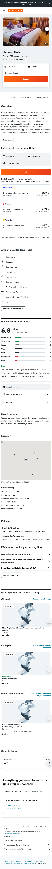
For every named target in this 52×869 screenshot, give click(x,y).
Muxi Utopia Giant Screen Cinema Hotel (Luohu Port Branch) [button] (23, 629)
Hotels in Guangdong (13, 863)
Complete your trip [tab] (13, 791)
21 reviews (24, 56)
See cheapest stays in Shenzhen (42, 646)
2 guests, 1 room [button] (12, 73)
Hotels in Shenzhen (14, 809)
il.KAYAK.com (9, 861)
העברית (40, 2)
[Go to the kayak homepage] (15, 10)
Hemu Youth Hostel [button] (9, 678)
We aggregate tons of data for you (18, 845)
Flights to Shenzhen (14, 805)
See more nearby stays (42, 599)
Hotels (18, 861)
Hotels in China (39, 861)
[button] (49, 3)
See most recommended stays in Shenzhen (41, 694)
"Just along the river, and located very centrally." (23, 376)
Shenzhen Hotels (28, 863)
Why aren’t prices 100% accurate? (18, 849)
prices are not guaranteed (12, 833)
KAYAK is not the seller (13, 840)
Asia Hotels (27, 861)
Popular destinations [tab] (33, 791)
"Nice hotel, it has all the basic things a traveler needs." (25, 373)
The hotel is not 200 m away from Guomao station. (23, 370)
